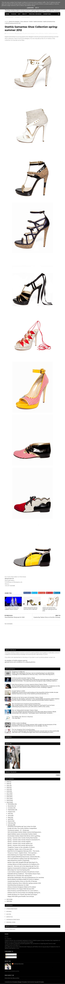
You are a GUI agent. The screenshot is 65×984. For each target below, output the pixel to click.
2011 (7, 899)
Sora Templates (13, 982)
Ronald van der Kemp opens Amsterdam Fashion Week (27, 697)
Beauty (24, 14)
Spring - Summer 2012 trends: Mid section (20, 845)
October (10, 808)
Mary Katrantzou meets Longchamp (18, 860)
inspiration (9, 916)
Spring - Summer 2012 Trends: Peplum (19, 841)
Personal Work (10, 922)
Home (7, 14)
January (10, 825)
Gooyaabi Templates (39, 982)
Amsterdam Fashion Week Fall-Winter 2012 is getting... (24, 836)
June (9, 815)
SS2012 (31, 21)
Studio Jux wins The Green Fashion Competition (22, 828)
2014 (8, 798)
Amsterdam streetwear (13, 919)
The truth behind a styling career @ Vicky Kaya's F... (23, 858)
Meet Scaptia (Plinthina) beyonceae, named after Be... (24, 856)
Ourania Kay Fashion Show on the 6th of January (22, 881)
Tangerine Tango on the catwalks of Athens (21, 847)
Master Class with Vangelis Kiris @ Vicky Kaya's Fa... (23, 862)
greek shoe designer (14, 21)
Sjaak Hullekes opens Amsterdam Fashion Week (22, 834)
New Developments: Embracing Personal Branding (26, 704)
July (9, 813)
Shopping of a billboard (18, 671)
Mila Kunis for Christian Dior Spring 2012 (20, 875)
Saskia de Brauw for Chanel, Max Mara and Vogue (22, 894)
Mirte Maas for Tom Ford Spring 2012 (19, 870)
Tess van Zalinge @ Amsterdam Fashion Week (25, 710)
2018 (8, 791)
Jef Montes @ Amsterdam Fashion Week (23, 678)
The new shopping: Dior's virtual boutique (23, 729)
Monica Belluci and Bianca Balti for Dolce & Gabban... (24, 879)
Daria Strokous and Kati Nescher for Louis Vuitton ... (23, 890)
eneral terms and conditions (14, 662)
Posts (8, 954)
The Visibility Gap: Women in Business (22, 716)
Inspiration (9, 17)
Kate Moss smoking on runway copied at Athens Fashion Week (29, 684)
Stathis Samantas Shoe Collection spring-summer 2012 (49, 609)
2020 (8, 787)
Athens (17, 17)
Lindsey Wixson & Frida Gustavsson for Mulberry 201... (24, 864)
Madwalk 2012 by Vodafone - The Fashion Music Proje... (24, 873)
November (11, 806)
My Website (8, 938)
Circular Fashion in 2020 (18, 691)
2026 (8, 781)
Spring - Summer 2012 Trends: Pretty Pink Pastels (22, 838)
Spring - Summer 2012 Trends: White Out (20, 843)
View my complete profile (12, 971)
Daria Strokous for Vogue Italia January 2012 (21, 889)
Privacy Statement (10, 929)
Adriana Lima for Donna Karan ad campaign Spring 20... (24, 892)
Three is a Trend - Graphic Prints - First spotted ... (22, 853)
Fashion (13, 14)
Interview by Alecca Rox (12, 978)
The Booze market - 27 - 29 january (18, 830)
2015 (8, 797)
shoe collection (24, 21)
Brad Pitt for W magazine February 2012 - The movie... (24, 851)
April (9, 819)
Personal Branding (35, 14)
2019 (8, 789)
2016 (8, 795)
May (9, 817)
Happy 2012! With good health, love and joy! (21, 896)
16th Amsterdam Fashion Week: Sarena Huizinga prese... (25, 832)
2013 (8, 800)
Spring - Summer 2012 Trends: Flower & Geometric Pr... (24, 839)
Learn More (30, 7)
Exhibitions (47, 14)
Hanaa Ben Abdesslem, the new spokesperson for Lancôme (26, 877)
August (10, 811)
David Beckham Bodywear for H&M (18, 885)
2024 (8, 785)
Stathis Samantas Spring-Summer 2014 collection (31, 608)
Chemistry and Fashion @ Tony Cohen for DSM (22, 826)
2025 (8, 783)
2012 (8, 802)
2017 (8, 793)
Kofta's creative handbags (19, 723)
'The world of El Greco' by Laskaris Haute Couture (12, 608)
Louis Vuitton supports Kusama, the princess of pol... (24, 872)
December (11, 804)
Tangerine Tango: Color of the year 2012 (20, 849)
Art (19, 14)
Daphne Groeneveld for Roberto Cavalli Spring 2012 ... (24, 868)
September (11, 809)
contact (51, 657)
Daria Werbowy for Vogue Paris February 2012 (21, 855)
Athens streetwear (11, 908)
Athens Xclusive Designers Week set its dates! (22, 887)
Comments (10, 957)
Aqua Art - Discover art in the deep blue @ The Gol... (23, 866)
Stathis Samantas (37, 21)
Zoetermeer (26, 17)
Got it (37, 7)
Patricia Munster (19, 964)
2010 (8, 901)
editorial (9, 911)
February (11, 823)
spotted (8, 914)
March (10, 821)
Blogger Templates (22, 982)
